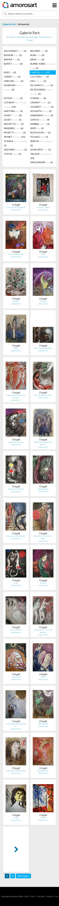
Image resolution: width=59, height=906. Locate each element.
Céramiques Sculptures (15, 207)
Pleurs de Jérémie (16, 442)
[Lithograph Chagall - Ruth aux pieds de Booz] (43, 328)
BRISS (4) (37, 59)
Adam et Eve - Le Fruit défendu (43, 631)
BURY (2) (10, 72)
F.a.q (56, 896)
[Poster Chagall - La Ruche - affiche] (43, 187)
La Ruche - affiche (43, 207)
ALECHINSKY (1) (15, 50)
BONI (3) (37, 55)
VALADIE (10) (41, 155)
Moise (43, 677)
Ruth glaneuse (43, 770)
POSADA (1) (15, 143)
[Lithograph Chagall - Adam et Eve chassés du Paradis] (16, 375)
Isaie (16, 583)
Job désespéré (43, 489)
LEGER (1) (12, 119)
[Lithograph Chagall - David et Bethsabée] (16, 234)
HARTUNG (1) (13, 111)
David (43, 254)
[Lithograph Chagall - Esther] (16, 328)
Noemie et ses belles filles (16, 770)
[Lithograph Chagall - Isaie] (16, 563)
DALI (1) (38, 81)
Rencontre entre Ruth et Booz (43, 537)
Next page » (23, 875)
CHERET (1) (12, 76)
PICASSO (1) (39, 136)
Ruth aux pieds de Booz (43, 348)
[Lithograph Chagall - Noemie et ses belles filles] (16, 751)
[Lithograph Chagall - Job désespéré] (43, 469)
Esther (16, 348)
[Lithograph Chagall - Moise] (43, 657)
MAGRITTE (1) (14, 124)
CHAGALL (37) (40, 72)
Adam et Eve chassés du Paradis (15, 396)
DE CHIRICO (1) (41, 85)
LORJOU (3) (40, 119)
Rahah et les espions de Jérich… (43, 443)
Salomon (43, 301)
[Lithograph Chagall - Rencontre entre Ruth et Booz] (43, 516)
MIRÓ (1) (37, 128)
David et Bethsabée (16, 254)
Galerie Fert (9, 24)
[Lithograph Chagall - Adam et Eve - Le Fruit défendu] (43, 610)
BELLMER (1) (39, 50)
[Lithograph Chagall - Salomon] (43, 281)
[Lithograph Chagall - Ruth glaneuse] (43, 751)
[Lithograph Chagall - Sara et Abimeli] (16, 610)
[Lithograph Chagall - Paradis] (16, 281)
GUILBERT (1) (41, 106)
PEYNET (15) (14, 136)
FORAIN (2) (38, 98)
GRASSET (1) (40, 102)
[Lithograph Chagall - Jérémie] (43, 563)
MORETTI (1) (15, 132)
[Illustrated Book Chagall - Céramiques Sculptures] (16, 187)
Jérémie (43, 583)
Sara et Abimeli (16, 630)
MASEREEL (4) (13, 128)
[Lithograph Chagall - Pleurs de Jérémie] (16, 422)
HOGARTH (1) (41, 111)
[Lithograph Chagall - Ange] (16, 798)
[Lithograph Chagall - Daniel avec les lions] (16, 469)
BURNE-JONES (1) (42, 65)
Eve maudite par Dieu (43, 395)
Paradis (16, 301)
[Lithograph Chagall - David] (43, 234)
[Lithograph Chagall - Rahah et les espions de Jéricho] (43, 422)
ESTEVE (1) (13, 98)
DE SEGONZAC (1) (41, 91)
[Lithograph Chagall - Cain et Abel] (16, 657)
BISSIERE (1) (13, 55)
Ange (16, 817)
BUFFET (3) (13, 63)
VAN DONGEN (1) (41, 162)
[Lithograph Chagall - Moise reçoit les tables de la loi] (16, 704)
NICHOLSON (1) (40, 132)
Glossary (49, 896)
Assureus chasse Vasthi (16, 536)
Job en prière (43, 724)
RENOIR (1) (41, 143)
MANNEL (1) (40, 124)
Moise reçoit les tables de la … (16, 725)
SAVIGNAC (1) (15, 149)
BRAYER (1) (12, 59)
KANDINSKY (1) (41, 115)
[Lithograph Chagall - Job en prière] (43, 704)
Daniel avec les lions (16, 489)
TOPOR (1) (12, 153)
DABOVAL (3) (13, 81)
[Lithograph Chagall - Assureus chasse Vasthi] (16, 516)
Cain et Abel (16, 677)
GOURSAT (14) (15, 104)
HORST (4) (13, 115)
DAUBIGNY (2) (13, 87)
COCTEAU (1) (39, 76)
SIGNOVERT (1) (40, 149)
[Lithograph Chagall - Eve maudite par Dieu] (43, 375)
